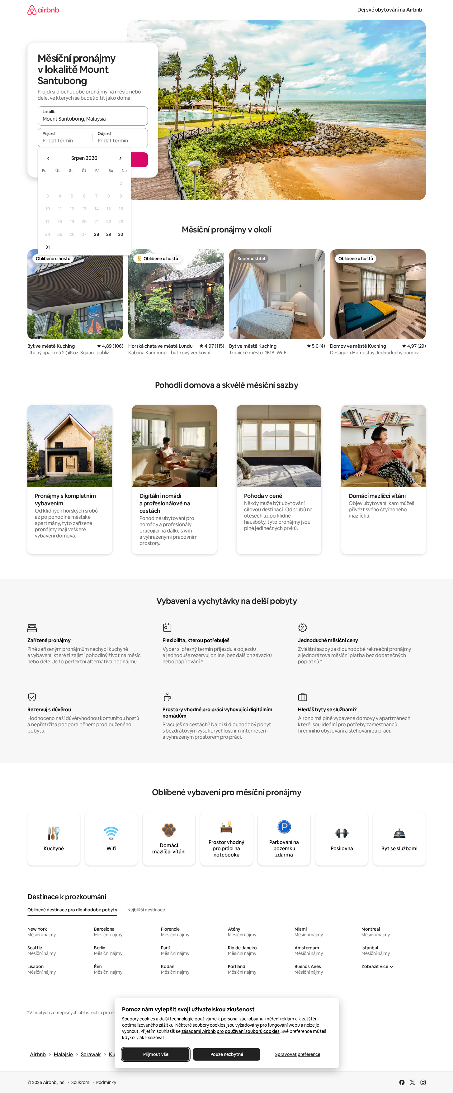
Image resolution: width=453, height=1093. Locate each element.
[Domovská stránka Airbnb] (43, 10)
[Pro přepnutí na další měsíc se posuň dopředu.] (120, 158)
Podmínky (106, 1082)
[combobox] (93, 118)
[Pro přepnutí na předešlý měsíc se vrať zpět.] (48, 158)
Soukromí (80, 1082)
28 (96, 234)
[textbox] (65, 140)
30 (120, 234)
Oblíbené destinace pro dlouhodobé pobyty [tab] (72, 910)
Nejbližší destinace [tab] (146, 910)
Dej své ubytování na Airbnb (389, 10)
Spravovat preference (297, 1054)
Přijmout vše (155, 1054)
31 (47, 247)
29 (108, 234)
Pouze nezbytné (226, 1054)
